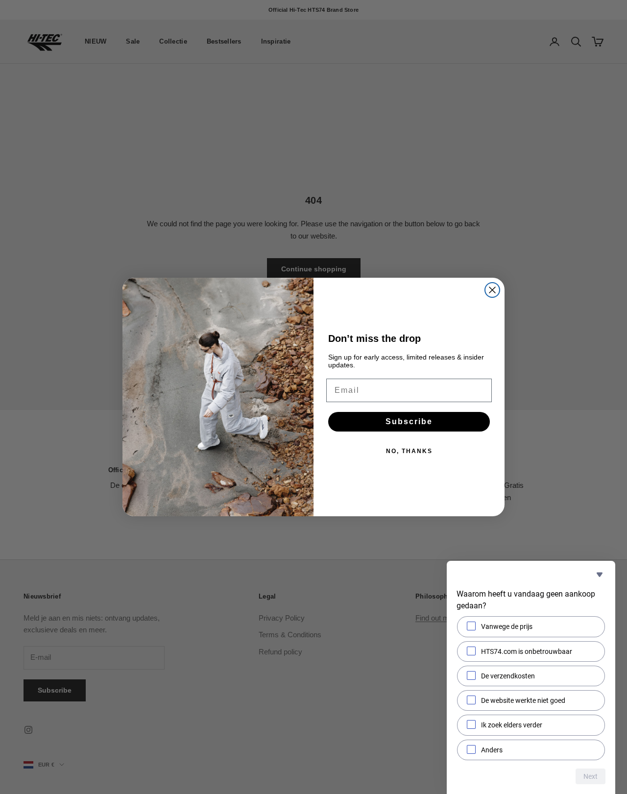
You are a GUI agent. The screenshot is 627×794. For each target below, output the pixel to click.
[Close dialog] (492, 290)
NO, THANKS (409, 451)
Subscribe (409, 421)
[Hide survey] (599, 574)
